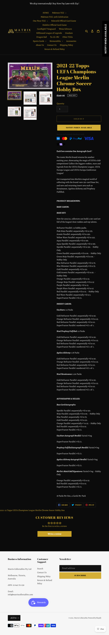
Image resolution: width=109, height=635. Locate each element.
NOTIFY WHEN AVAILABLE (79, 127)
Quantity (60, 103)
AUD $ (13, 617)
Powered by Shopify (94, 618)
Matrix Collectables (81, 618)
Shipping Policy (44, 576)
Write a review (54, 533)
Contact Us (42, 572)
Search (40, 568)
